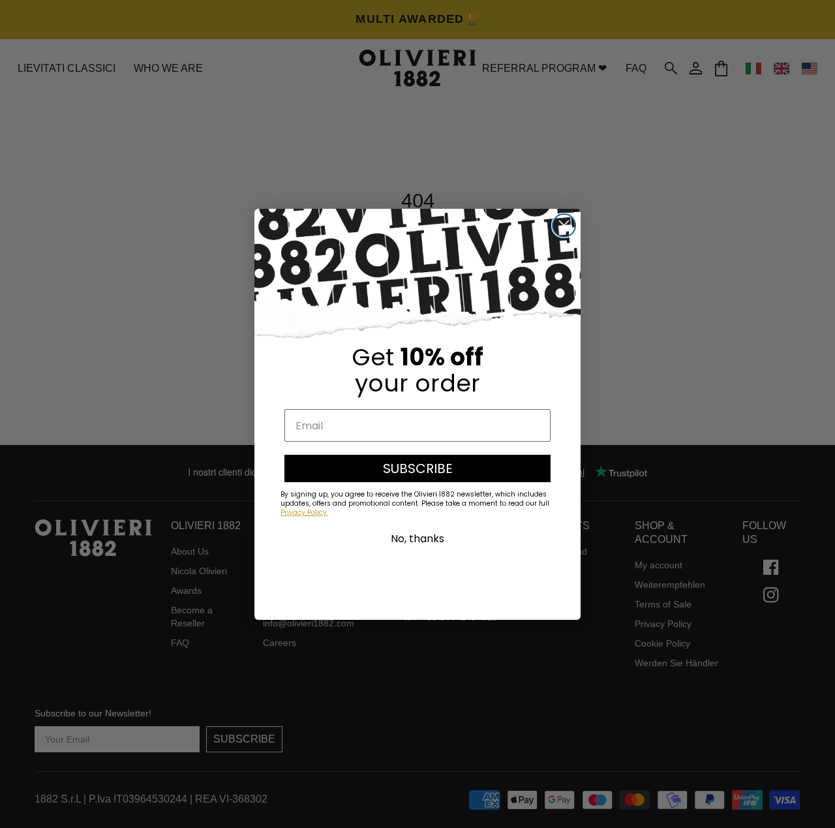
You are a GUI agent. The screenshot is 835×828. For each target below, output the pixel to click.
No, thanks (417, 538)
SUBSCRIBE (418, 468)
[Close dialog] (564, 225)
